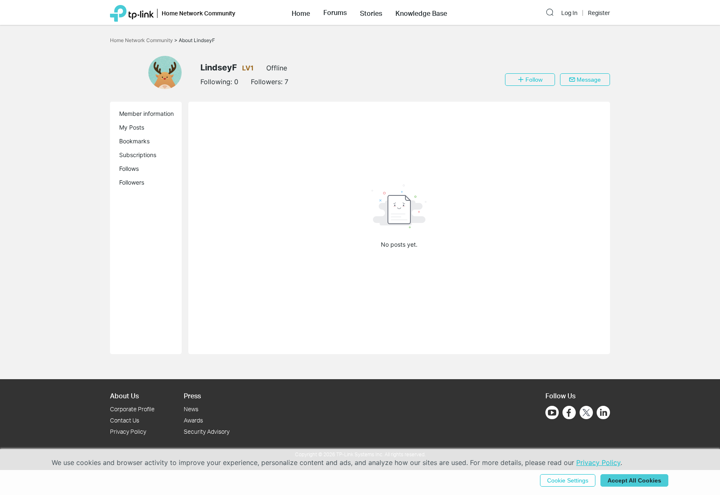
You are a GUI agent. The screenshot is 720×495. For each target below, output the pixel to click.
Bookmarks (134, 141)
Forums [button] (335, 12)
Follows (129, 168)
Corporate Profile (132, 408)
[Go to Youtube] (552, 412)
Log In (569, 13)
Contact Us (124, 420)
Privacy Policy (128, 431)
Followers (131, 182)
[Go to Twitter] (586, 413)
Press (192, 395)
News (191, 408)
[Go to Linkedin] (603, 412)
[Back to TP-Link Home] (132, 12)
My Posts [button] (131, 127)
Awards (193, 420)
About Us (124, 395)
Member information (146, 113)
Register (599, 13)
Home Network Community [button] (198, 13)
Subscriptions (137, 154)
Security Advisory (207, 431)
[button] (301, 12)
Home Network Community (142, 40)
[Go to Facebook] (569, 412)
